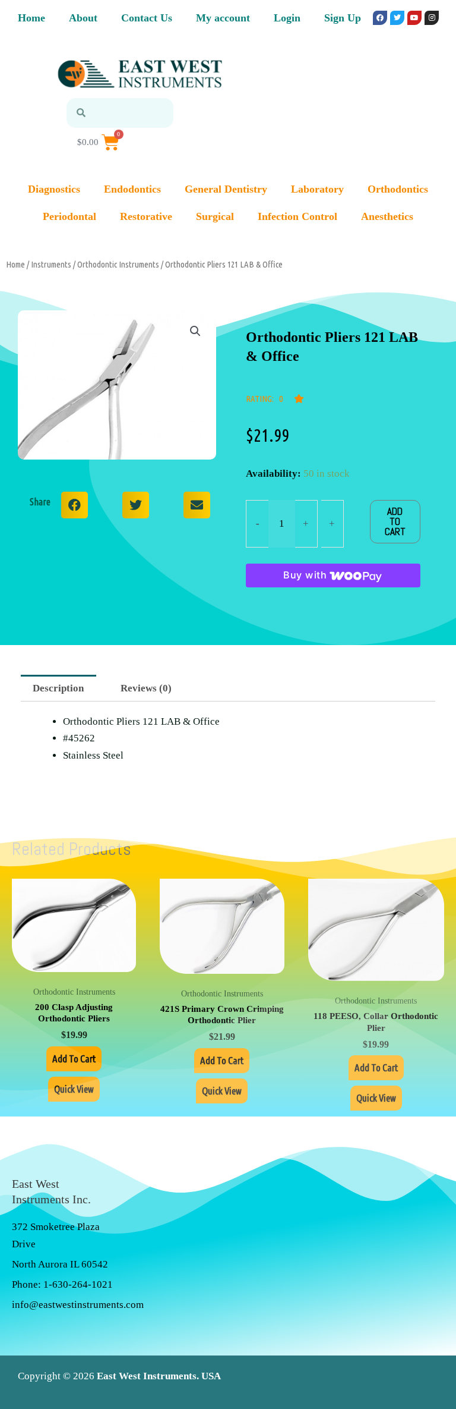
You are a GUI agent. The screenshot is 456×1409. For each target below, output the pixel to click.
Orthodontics (398, 189)
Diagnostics (54, 189)
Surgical (215, 216)
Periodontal (69, 216)
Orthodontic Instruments (118, 264)
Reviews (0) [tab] (146, 688)
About (83, 18)
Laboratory (317, 189)
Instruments (51, 264)
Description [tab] (58, 688)
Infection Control (297, 216)
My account (223, 18)
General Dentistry (226, 189)
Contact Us (146, 18)
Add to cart (395, 521)
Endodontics (132, 189)
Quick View (74, 1089)
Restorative (146, 216)
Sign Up (342, 18)
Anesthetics (387, 216)
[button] (195, 331)
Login (287, 18)
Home (31, 18)
